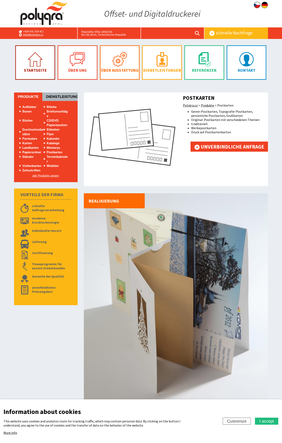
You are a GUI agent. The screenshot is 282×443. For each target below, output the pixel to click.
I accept (266, 421)
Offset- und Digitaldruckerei (152, 13)
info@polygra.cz (33, 34)
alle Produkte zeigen (45, 175)
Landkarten (30, 147)
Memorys (53, 147)
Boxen (27, 111)
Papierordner (31, 152)
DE (264, 5)
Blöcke (52, 107)
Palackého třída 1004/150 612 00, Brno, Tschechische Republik (103, 33)
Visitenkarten (31, 166)
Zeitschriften (31, 170)
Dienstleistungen (162, 70)
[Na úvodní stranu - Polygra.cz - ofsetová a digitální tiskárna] (43, 14)
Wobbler (53, 166)
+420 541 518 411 (33, 31)
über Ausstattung (120, 70)
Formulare (29, 138)
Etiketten (53, 129)
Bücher (27, 120)
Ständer (28, 156)
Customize (236, 421)
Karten (27, 143)
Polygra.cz (190, 105)
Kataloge (53, 143)
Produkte (28, 97)
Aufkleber (29, 107)
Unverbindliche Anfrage (232, 146)
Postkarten (54, 152)
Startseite (35, 70)
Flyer (50, 134)
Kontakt (246, 70)
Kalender (53, 138)
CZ (257, 5)
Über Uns (77, 70)
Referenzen (204, 70)
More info (10, 433)
